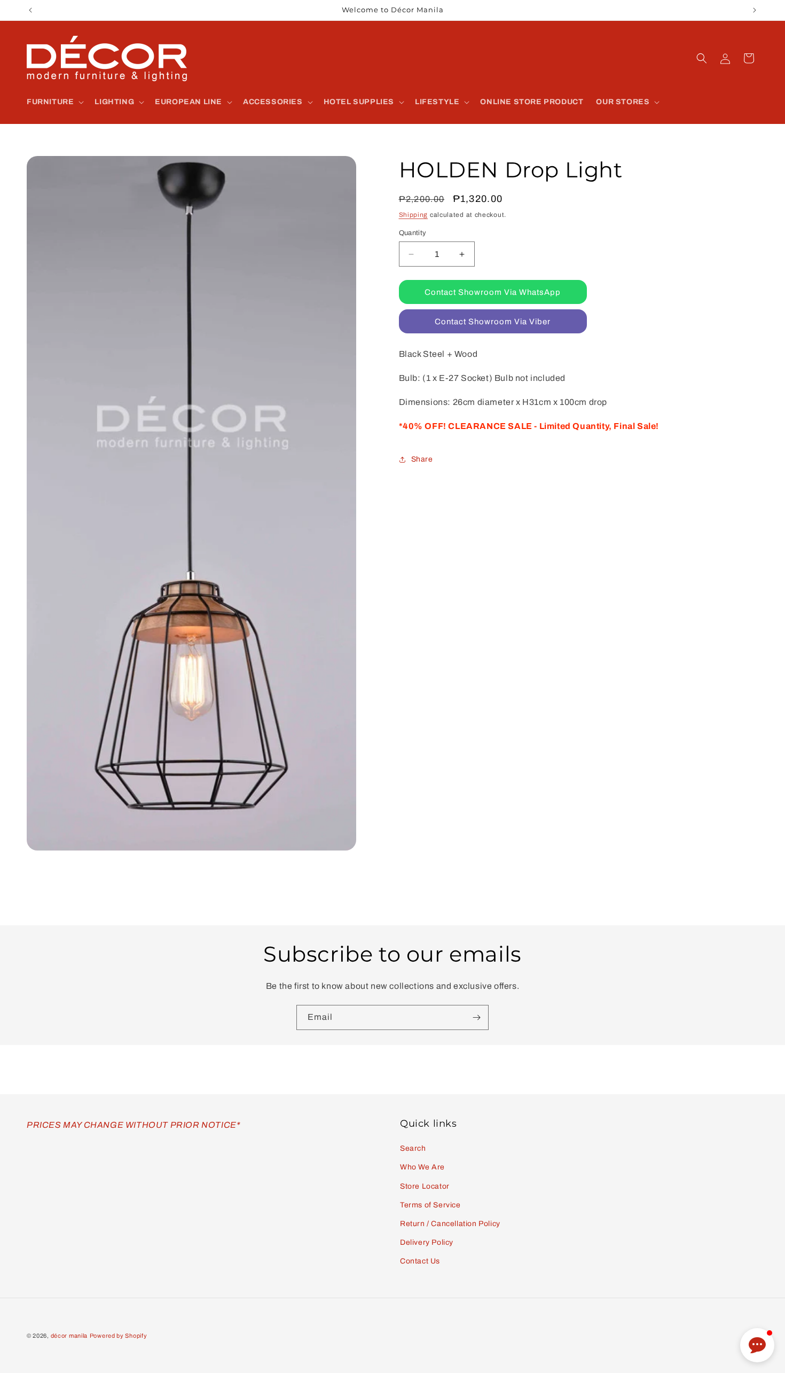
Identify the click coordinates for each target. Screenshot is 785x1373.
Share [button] (422, 459)
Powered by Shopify (118, 1335)
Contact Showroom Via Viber (493, 321)
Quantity (413, 233)
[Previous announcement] (30, 10)
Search (413, 1148)
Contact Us (420, 1261)
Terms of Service (430, 1205)
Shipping (413, 215)
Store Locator (425, 1186)
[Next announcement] (754, 10)
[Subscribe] (476, 1017)
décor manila (69, 1335)
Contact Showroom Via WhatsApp (493, 292)
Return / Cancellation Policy (450, 1224)
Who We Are (422, 1167)
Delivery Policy (426, 1242)
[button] (54, 102)
